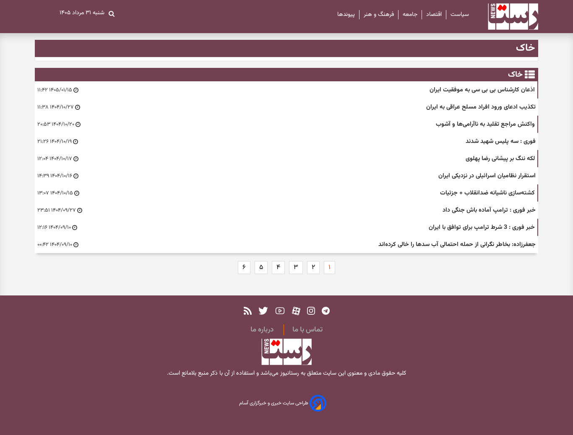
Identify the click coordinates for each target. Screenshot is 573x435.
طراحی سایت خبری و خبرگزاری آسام (274, 403)
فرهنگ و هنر (379, 14)
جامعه (410, 14)
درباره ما (261, 329)
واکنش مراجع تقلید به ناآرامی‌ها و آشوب (485, 124)
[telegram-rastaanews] (326, 310)
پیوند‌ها (346, 14)
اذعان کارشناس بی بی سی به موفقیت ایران (482, 90)
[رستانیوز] (505, 16)
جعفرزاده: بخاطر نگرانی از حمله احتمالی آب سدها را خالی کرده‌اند (457, 244)
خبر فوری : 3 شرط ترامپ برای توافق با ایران (482, 227)
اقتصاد (434, 14)
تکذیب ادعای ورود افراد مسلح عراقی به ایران (481, 107)
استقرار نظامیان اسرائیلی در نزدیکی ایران (487, 176)
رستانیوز (289, 373)
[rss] (248, 310)
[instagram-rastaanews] (311, 310)
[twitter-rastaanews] (263, 310)
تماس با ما (307, 329)
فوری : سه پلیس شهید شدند (501, 141)
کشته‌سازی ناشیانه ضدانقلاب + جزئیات (487, 193)
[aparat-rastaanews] (296, 310)
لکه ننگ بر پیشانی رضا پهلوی (500, 158)
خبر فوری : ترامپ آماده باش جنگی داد (489, 210)
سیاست (460, 14)
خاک (515, 74)
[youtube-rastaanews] (280, 310)
